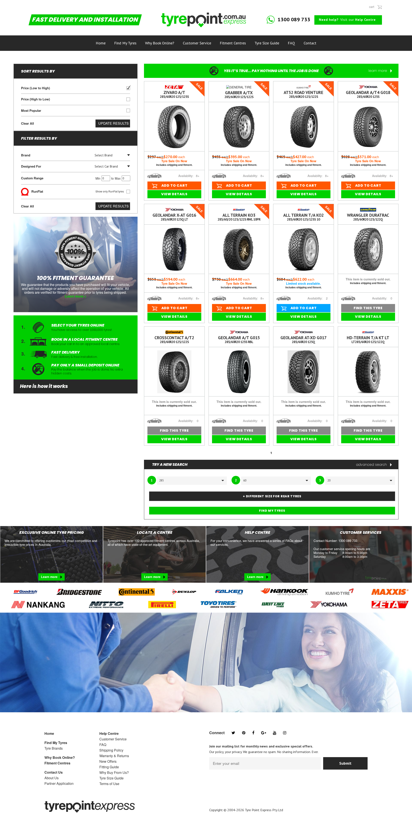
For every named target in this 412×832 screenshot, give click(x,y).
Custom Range (71, 178)
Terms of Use (109, 783)
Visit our (347, 19)
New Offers (108, 761)
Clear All (27, 123)
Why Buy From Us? (114, 772)
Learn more (49, 577)
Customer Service (197, 43)
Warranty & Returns (114, 755)
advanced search (372, 464)
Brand (25, 155)
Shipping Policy (111, 750)
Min (97, 178)
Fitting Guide (109, 766)
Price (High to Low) (35, 99)
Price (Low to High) (35, 88)
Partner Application (59, 783)
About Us (51, 777)
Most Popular (31, 110)
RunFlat (76, 191)
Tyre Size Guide (266, 43)
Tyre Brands (53, 748)
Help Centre (109, 733)
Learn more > (75, 296)
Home (101, 43)
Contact (310, 43)
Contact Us (53, 772)
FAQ (291, 43)
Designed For (31, 166)
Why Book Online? (159, 43)
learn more (378, 70)
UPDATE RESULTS (113, 123)
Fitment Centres (233, 43)
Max (118, 178)
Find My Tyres (125, 43)
